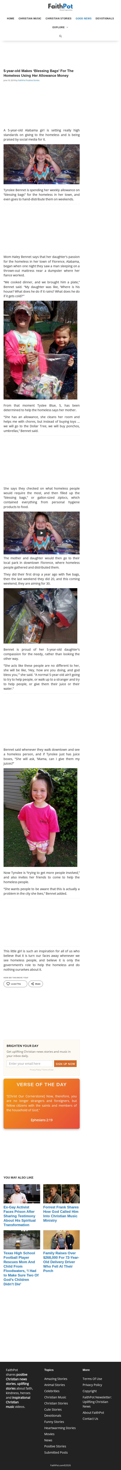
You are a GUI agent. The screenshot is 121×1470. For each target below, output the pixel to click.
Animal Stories (54, 1385)
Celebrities (51, 1391)
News (48, 1440)
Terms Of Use (92, 1379)
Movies (49, 1434)
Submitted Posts (56, 1452)
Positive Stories (32, 80)
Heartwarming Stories (60, 1428)
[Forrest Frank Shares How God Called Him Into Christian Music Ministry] (61, 1201)
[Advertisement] (60, 50)
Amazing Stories (55, 1379)
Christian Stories (59, 18)
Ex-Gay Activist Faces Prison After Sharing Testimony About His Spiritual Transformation (20, 1216)
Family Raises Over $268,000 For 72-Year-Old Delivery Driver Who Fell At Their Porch (61, 1262)
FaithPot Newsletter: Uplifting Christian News (97, 1401)
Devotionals (105, 18)
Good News (83, 18)
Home (10, 18)
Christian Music (30, 18)
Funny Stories (54, 1422)
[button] (60, 36)
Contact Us (90, 1419)
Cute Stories (53, 1409)
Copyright (90, 1391)
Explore (59, 27)
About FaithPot (93, 1413)
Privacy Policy (92, 1385)
